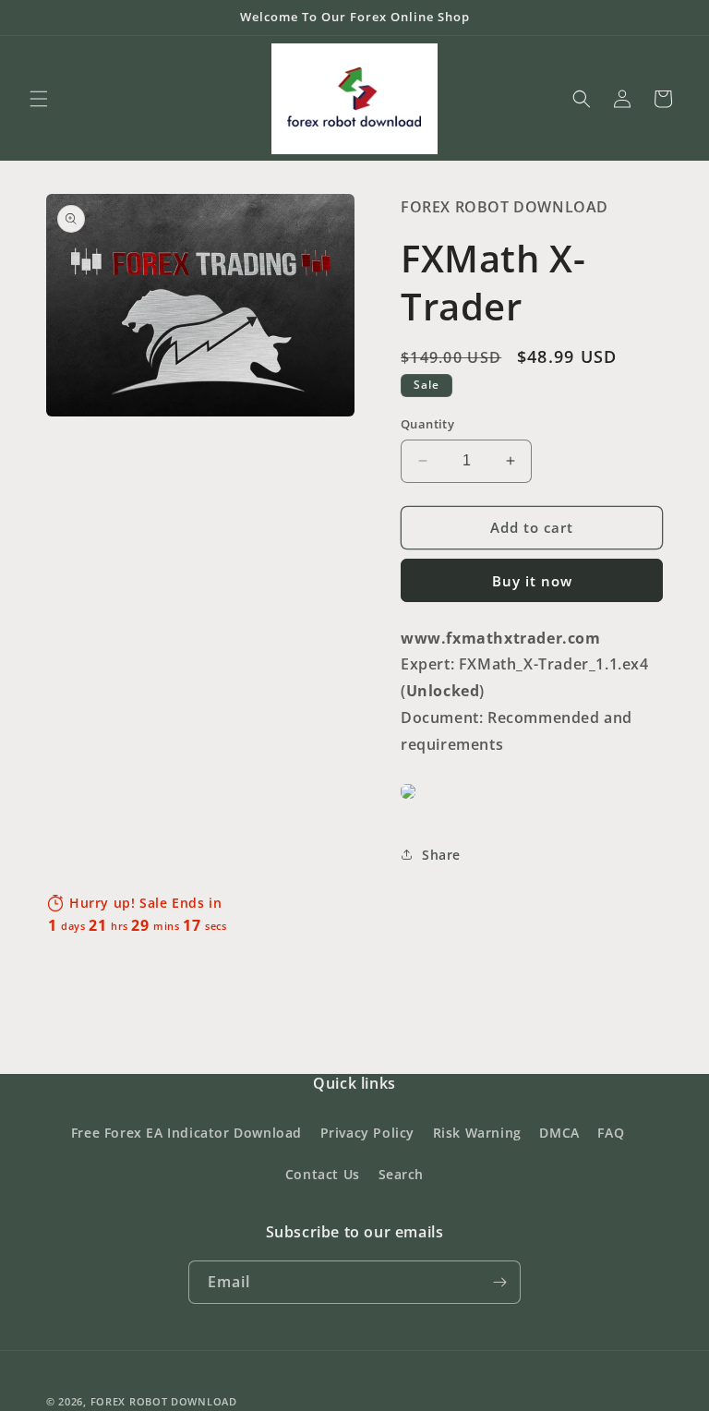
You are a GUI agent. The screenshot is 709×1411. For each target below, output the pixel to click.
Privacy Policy (367, 1132)
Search (402, 1174)
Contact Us (322, 1174)
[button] (38, 98)
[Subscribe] (499, 1282)
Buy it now (532, 581)
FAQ (610, 1132)
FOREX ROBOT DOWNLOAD (163, 1401)
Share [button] (441, 854)
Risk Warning (477, 1132)
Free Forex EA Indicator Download (186, 1132)
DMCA (559, 1132)
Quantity (427, 424)
